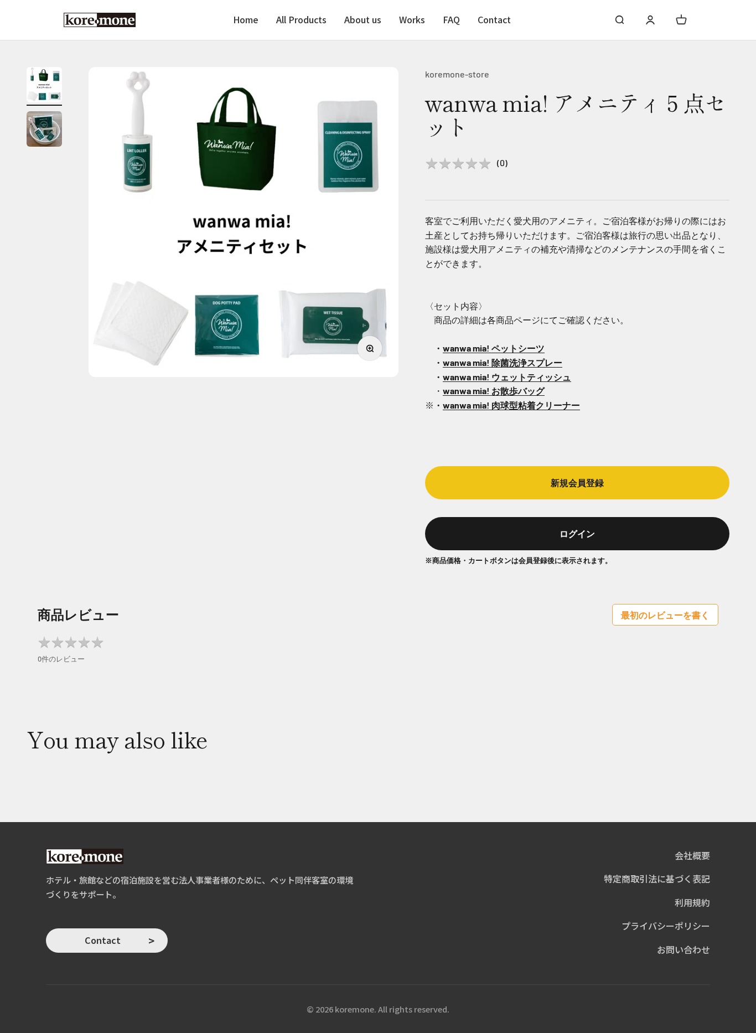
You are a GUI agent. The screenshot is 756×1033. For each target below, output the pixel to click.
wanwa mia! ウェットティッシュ (507, 376)
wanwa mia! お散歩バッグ (494, 390)
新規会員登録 (577, 482)
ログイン (577, 533)
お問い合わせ (683, 949)
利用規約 (692, 902)
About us (362, 19)
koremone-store (457, 74)
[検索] (619, 20)
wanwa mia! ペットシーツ (494, 348)
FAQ (451, 19)
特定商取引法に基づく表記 (657, 878)
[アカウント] (650, 20)
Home (245, 19)
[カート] (681, 20)
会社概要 (692, 855)
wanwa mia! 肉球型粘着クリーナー (511, 405)
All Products (301, 19)
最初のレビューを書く (665, 615)
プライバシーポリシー (666, 925)
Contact (494, 19)
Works (412, 19)
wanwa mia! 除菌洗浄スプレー (502, 362)
